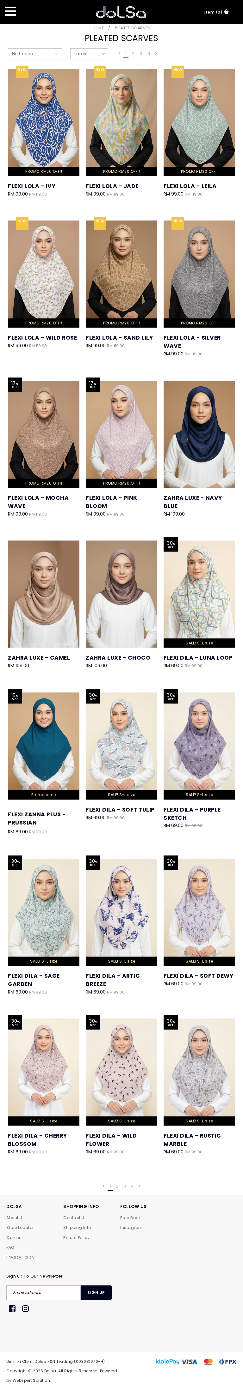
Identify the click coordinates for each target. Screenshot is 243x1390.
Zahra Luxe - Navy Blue (193, 502)
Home (98, 28)
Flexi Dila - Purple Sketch (192, 814)
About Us (15, 1217)
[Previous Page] (119, 54)
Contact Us (75, 1217)
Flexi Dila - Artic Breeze (113, 980)
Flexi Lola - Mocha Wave (38, 502)
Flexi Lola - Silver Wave (192, 342)
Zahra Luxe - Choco (118, 658)
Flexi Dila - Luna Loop (198, 658)
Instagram (131, 1227)
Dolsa (50, 1371)
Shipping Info (77, 1227)
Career (13, 1237)
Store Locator (20, 1227)
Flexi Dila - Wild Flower (111, 1140)
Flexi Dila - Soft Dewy (198, 976)
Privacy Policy (20, 1257)
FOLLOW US (133, 1207)
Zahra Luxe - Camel (39, 658)
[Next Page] (156, 54)
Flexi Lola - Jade (112, 186)
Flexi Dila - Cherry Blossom (37, 1140)
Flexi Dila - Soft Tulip (120, 809)
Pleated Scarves (133, 28)
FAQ (10, 1247)
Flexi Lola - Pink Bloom (111, 502)
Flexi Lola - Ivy (31, 186)
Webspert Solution (31, 1380)
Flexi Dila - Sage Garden (34, 980)
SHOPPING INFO (81, 1207)
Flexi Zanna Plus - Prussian (37, 818)
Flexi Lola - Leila (190, 186)
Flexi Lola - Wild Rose (42, 337)
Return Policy (76, 1237)
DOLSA (14, 1207)
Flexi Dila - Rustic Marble (192, 1140)
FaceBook (130, 1217)
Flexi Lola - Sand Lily (119, 337)
